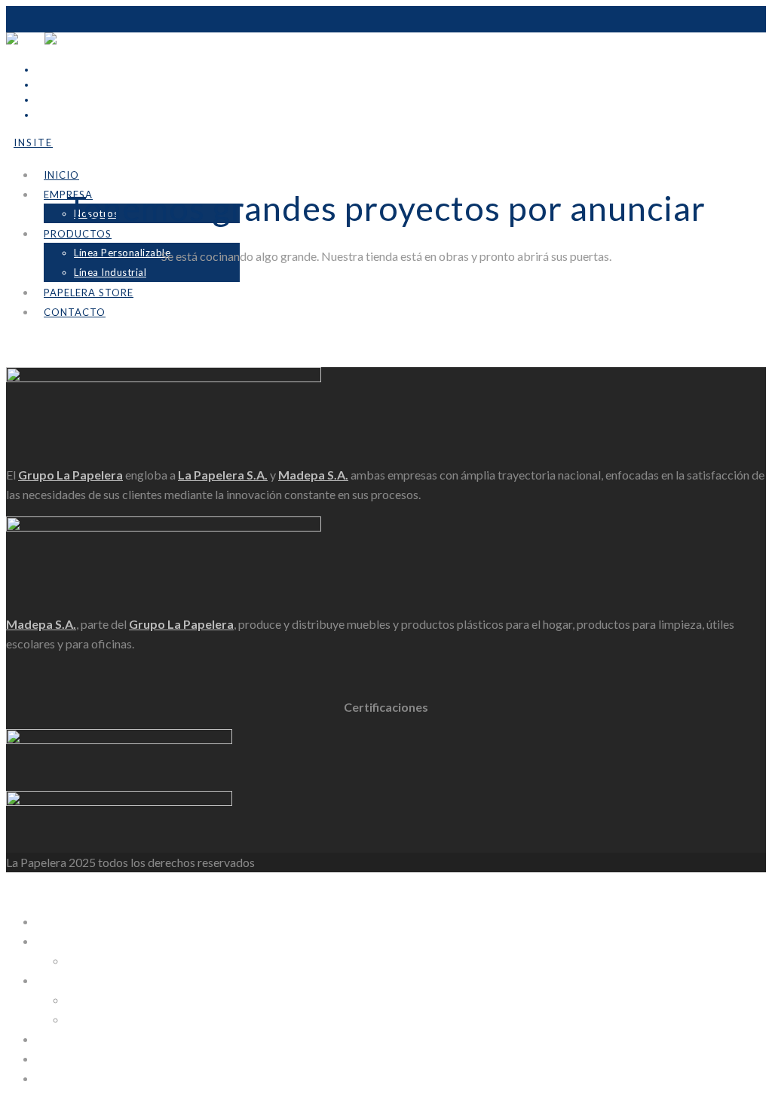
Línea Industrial (110, 272)
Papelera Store (88, 292)
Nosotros (91, 960)
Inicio (61, 175)
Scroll (20, 357)
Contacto (75, 312)
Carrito (55, 1078)
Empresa (58, 940)
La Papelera (66, 921)
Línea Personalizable (122, 253)
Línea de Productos (85, 980)
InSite (33, 142)
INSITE (55, 1058)
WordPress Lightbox (60, 889)
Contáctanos (69, 1038)
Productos (78, 234)
